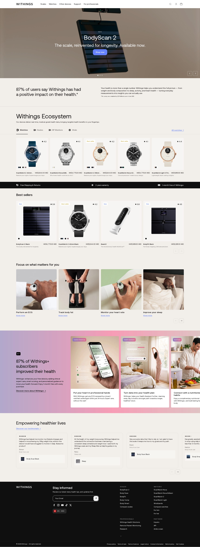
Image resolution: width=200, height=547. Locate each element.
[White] (21, 167)
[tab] (98, 75)
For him (156, 510)
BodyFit (123, 497)
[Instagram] (58, 505)
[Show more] (152, 536)
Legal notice (145, 544)
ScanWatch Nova (160, 490)
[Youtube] (62, 505)
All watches (177, 130)
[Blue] (19, 167)
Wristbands (158, 503)
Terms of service (133, 544)
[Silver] (53, 167)
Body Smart (124, 503)
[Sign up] (95, 498)
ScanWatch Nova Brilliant (163, 493)
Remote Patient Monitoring (130, 525)
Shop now (100, 52)
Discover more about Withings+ (30, 391)
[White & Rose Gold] (24, 167)
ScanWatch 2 (159, 497)
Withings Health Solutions (130, 522)
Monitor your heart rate (112, 312)
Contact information (156, 544)
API (155, 525)
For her (156, 513)
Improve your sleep (152, 312)
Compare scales (126, 507)
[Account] (176, 4)
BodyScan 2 (124, 490)
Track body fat (66, 312)
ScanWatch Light (160, 500)
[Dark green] (123, 167)
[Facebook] (54, 505)
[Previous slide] (189, 73)
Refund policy (169, 544)
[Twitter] (70, 505)
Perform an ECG (24, 312)
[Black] (20, 167)
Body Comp (124, 500)
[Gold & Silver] (54, 167)
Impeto (156, 522)
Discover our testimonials (27, 428)
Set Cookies (180, 544)
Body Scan (124, 493)
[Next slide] (195, 73)
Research (123, 529)
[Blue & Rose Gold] (26, 167)
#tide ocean (158, 529)
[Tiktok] (66, 505)
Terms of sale (122, 544)
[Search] (170, 4)
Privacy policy (111, 544)
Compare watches (161, 507)
